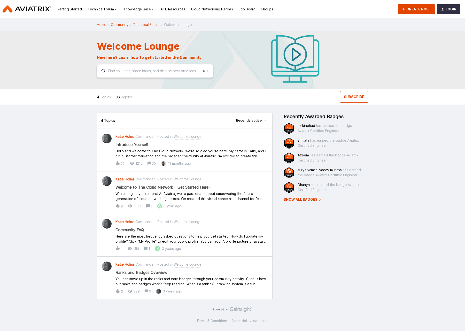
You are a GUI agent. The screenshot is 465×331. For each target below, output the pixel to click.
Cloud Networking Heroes (212, 9)
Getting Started (69, 9)
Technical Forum (146, 25)
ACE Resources (173, 9)
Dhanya (304, 185)
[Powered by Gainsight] (232, 310)
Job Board (247, 9)
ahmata (303, 140)
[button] (416, 9)
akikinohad (306, 125)
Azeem (303, 155)
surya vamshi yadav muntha (320, 170)
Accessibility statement (250, 321)
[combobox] (155, 71)
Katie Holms (125, 136)
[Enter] (101, 71)
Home (101, 25)
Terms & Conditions (212, 321)
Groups (267, 9)
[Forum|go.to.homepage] (26, 9)
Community (120, 25)
